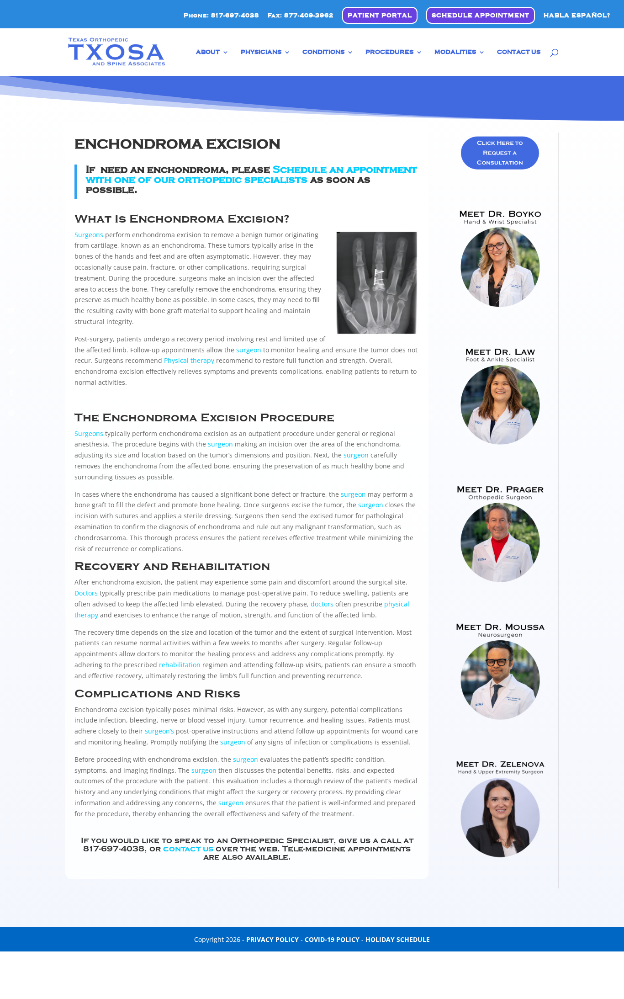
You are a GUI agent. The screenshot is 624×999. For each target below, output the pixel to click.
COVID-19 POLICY (332, 939)
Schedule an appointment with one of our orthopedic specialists (251, 174)
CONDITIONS (323, 52)
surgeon (248, 349)
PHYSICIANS (261, 52)
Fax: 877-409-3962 (300, 15)
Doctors (86, 593)
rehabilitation (180, 664)
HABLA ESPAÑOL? (577, 15)
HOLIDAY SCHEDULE (397, 939)
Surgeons (88, 234)
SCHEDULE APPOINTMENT (480, 15)
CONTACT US (518, 52)
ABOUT (208, 52)
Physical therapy (189, 360)
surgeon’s (159, 731)
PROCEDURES (389, 52)
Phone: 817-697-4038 (221, 15)
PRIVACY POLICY (272, 939)
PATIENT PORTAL (380, 15)
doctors (322, 604)
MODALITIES (455, 52)
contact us (188, 848)
